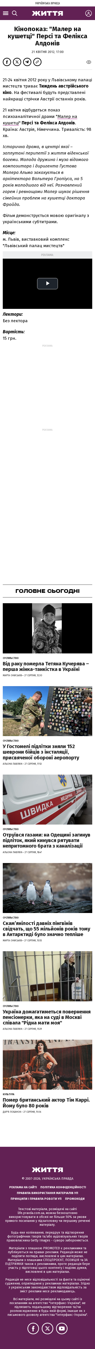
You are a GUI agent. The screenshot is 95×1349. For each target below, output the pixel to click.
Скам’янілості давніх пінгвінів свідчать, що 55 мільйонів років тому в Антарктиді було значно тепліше (46, 928)
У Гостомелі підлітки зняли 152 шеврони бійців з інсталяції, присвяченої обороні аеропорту (41, 752)
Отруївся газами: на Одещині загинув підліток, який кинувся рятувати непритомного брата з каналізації (46, 840)
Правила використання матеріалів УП (47, 1193)
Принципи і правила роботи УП (36, 1198)
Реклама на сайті (23, 1187)
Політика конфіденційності (63, 1187)
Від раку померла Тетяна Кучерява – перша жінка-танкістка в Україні (46, 666)
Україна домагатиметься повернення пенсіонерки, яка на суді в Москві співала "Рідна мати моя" (47, 1017)
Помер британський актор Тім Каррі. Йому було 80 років (46, 1103)
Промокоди (75, 1198)
